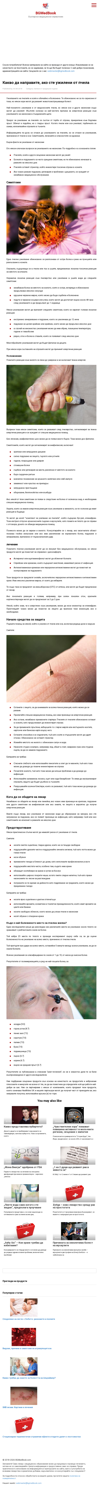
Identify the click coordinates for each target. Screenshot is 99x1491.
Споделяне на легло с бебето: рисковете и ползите (29, 1319)
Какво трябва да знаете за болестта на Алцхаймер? (29, 1378)
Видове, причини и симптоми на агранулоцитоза (27, 1348)
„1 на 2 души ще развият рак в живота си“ (71, 1168)
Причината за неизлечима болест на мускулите (73, 1244)
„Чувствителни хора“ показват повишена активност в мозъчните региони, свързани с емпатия (73, 1129)
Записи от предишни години (45, 89)
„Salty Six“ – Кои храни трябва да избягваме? (23, 1244)
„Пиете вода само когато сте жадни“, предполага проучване (22, 1206)
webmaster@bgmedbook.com (61, 71)
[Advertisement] (49, 40)
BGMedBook (46, 13)
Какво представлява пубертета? (23, 1126)
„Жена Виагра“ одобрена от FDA (23, 1167)
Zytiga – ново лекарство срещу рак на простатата (74, 1206)
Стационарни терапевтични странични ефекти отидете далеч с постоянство (42, 1436)
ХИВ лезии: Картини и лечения (18, 1407)
